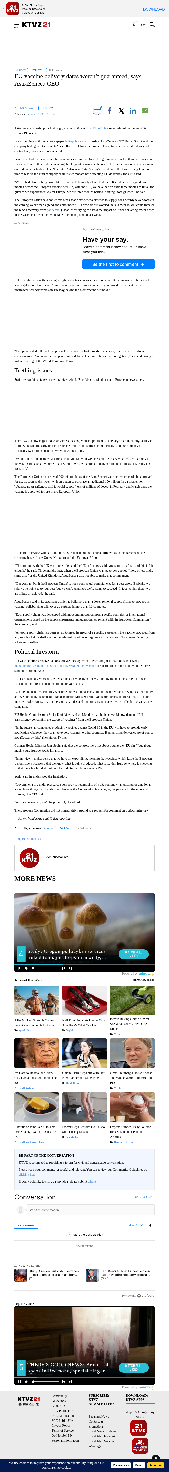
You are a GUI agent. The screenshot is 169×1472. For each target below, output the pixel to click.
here (93, 1181)
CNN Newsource (27, 107)
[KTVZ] (39, 24)
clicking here (27, 1174)
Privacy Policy (61, 1425)
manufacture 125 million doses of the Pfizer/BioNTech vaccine (55, 665)
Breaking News (99, 1416)
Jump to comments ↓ (27, 839)
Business (48, 828)
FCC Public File (62, 1420)
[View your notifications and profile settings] (150, 1225)
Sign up (147, 1197)
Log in (137, 1197)
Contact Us (59, 1406)
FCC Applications (63, 1415)
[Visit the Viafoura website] (146, 1296)
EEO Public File (62, 1410)
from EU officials (97, 128)
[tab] (26, 1225)
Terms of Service (63, 1430)
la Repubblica (74, 141)
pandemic (53, 210)
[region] (84, 1246)
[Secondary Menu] (19, 24)
